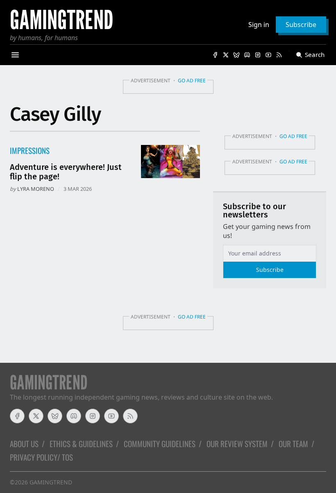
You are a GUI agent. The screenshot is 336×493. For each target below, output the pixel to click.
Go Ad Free (192, 80)
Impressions (30, 150)
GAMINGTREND (51, 482)
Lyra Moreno (35, 188)
